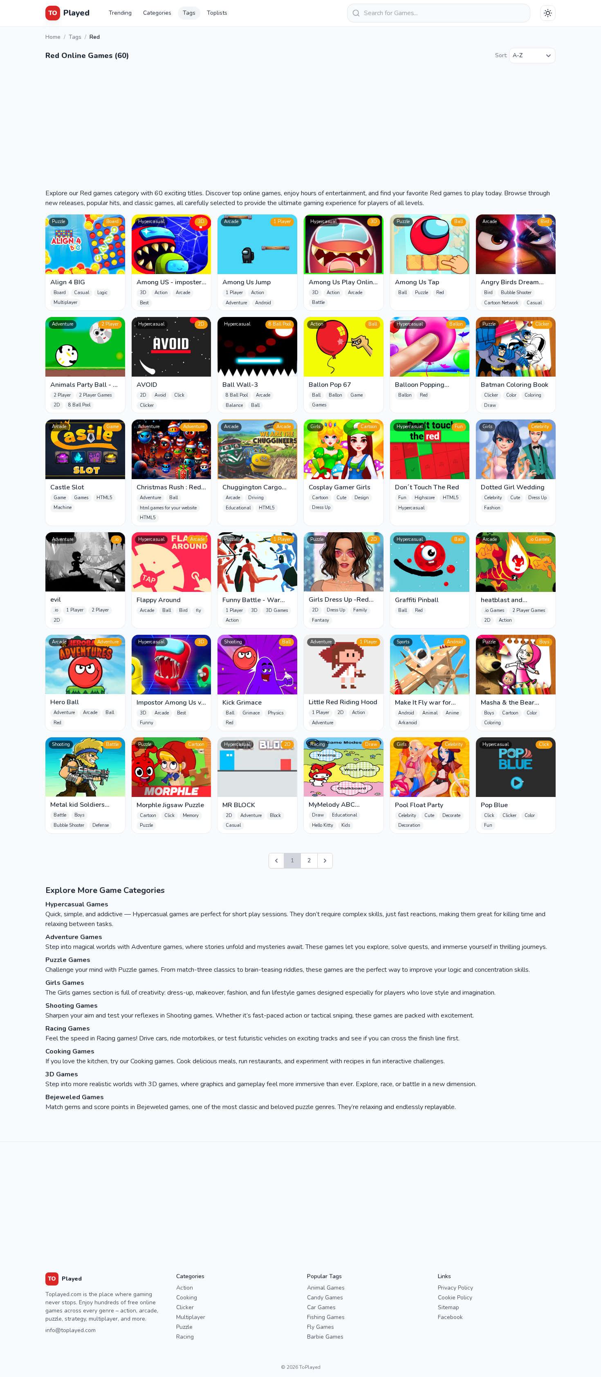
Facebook (450, 1317)
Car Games (321, 1307)
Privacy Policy (455, 1288)
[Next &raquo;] (325, 860)
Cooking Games (69, 1051)
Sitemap (448, 1307)
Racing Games (67, 1028)
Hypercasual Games (76, 904)
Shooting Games (71, 1005)
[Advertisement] (300, 127)
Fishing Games (326, 1317)
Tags (189, 13)
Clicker (185, 1307)
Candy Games (325, 1297)
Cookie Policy (455, 1297)
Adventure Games (73, 937)
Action (184, 1288)
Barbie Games (325, 1337)
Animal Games (326, 1288)
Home (53, 37)
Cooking (186, 1297)
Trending (120, 13)
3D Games (61, 1074)
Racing (185, 1337)
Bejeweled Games (74, 1097)
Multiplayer (190, 1317)
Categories (157, 13)
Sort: (501, 55)
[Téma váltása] (548, 13)
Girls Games (64, 982)
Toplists (217, 13)
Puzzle (184, 1327)
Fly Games (320, 1327)
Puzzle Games (67, 959)
